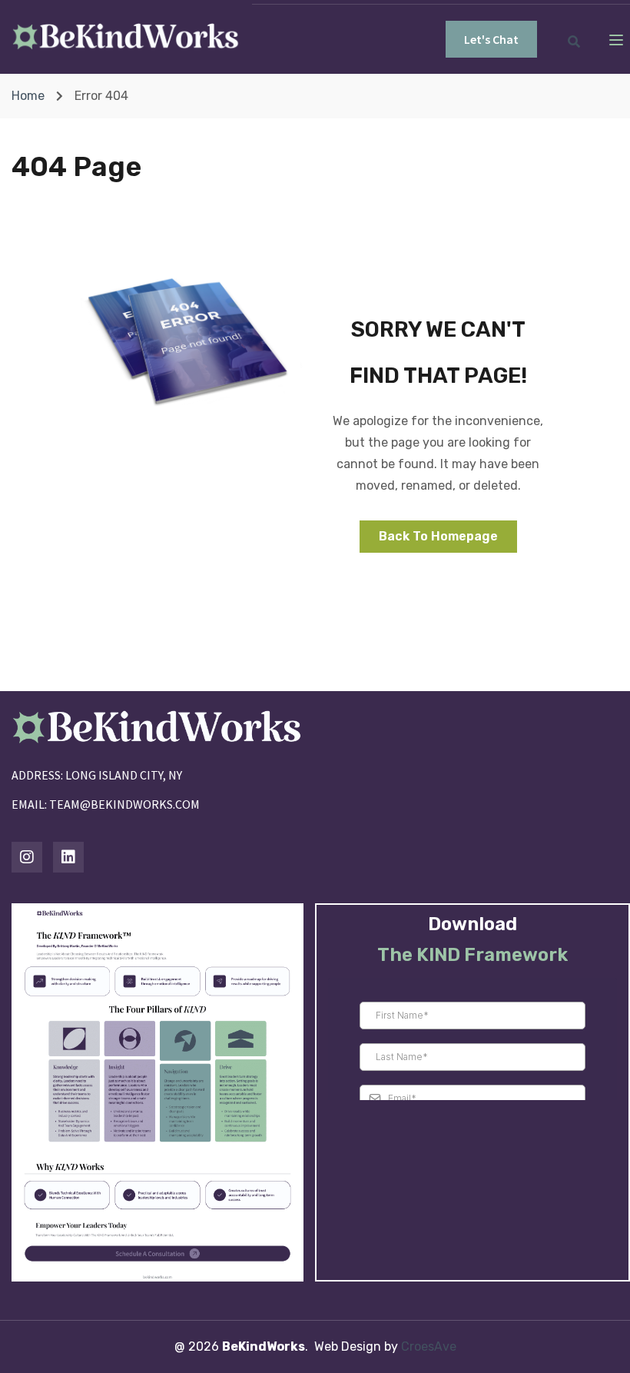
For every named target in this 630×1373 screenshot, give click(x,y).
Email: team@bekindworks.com (106, 804)
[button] (491, 39)
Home (28, 95)
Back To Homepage (438, 536)
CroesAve (428, 1346)
